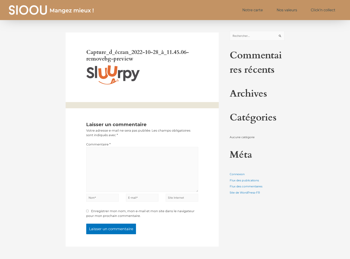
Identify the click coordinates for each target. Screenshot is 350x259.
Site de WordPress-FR (245, 192)
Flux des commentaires (246, 186)
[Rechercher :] (257, 36)
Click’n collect (323, 10)
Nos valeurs (287, 10)
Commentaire (98, 144)
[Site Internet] (182, 198)
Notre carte (252, 10)
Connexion (237, 174)
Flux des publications (244, 180)
